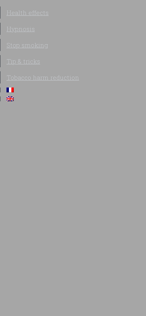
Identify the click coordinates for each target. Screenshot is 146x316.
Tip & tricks (23, 61)
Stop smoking (27, 45)
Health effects (27, 13)
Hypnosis (20, 29)
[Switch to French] (73, 90)
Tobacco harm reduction (42, 77)
